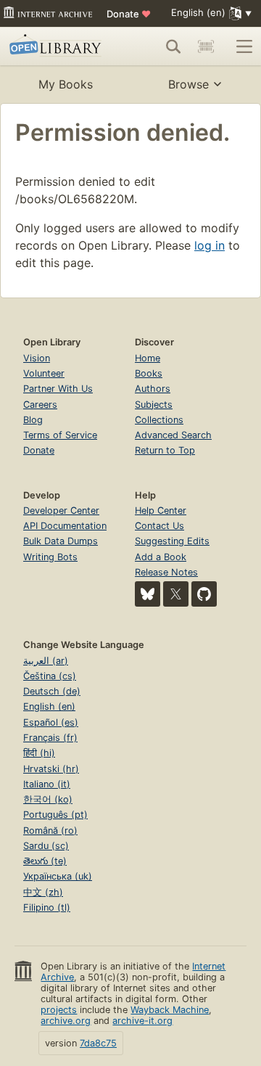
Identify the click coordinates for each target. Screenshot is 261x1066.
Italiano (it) (46, 784)
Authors (152, 388)
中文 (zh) (43, 892)
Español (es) (50, 722)
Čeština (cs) (49, 676)
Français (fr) (50, 737)
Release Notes (166, 572)
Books (148, 373)
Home (147, 358)
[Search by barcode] (206, 46)
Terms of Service (60, 435)
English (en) (49, 706)
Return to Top (165, 450)
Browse (188, 84)
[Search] (173, 46)
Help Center (160, 510)
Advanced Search (173, 435)
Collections (159, 419)
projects (59, 1009)
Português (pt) (55, 814)
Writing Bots (50, 557)
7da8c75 (98, 1043)
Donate (129, 14)
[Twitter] (175, 594)
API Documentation (65, 525)
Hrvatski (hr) (51, 768)
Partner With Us (58, 388)
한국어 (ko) (47, 799)
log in (209, 245)
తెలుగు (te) (45, 861)
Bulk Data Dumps (60, 541)
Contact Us (159, 525)
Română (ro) (50, 830)
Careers (40, 404)
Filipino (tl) (46, 907)
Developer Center (61, 510)
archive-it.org (142, 1020)
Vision (36, 358)
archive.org (66, 1020)
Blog (33, 419)
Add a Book (160, 557)
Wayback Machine (169, 1009)
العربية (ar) (45, 660)
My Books (65, 84)
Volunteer (44, 373)
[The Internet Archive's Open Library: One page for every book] (57, 46)
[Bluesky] (147, 594)
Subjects (154, 404)
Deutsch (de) (51, 691)
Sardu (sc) (46, 845)
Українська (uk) (57, 876)
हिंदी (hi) (39, 752)
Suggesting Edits (172, 541)
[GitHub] (204, 594)
